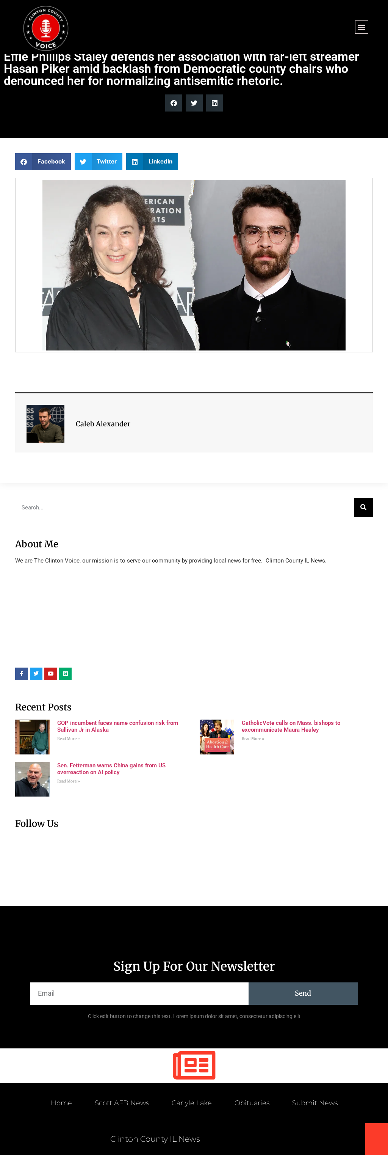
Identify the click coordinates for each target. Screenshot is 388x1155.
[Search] (363, 507)
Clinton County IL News (155, 1139)
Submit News (315, 1103)
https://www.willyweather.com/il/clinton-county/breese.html (72, 656)
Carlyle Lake (192, 1103)
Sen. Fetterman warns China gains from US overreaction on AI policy (111, 769)
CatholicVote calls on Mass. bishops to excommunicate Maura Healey (291, 726)
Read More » (68, 738)
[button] (361, 27)
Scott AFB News (122, 1103)
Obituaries (252, 1103)
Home (61, 1103)
